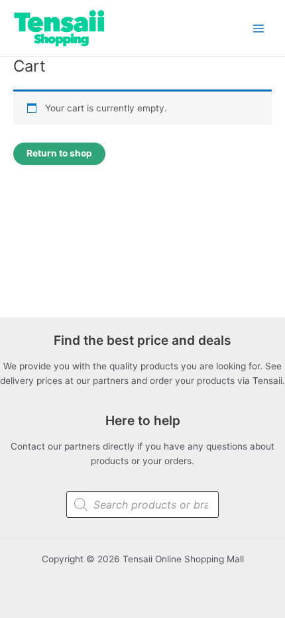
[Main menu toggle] (259, 28)
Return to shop (59, 153)
